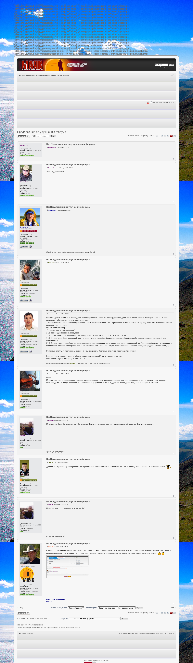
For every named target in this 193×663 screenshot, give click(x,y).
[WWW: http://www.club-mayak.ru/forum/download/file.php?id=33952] (30, 351)
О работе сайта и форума (59, 75)
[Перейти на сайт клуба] (57, 65)
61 (174, 136)
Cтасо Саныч (24, 182)
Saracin (22, 281)
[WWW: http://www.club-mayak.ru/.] (30, 246)
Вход (172, 102)
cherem (22, 435)
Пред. (21, 608)
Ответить (20, 135)
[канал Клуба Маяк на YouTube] (148, 103)
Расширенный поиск (167, 67)
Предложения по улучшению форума (41, 131)
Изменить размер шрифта (172, 75)
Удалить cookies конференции (141, 633)
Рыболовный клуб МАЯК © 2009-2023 (96, 660)
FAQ (154, 102)
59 (168, 136)
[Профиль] (24, 246)
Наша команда (123, 633)
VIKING (22, 476)
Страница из (148, 136)
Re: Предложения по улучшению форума (70, 144)
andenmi (23, 392)
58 (165, 136)
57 (162, 136)
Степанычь (24, 227)
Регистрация (163, 102)
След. (172, 608)
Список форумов (28, 75)
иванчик (23, 332)
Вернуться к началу (173, 159)
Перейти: (64, 619)
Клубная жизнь (42, 75)
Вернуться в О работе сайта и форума (33, 618)
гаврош (22, 565)
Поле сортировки (91, 608)
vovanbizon (24, 145)
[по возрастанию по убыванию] (131, 608)
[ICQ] (30, 300)
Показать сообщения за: (59, 608)
